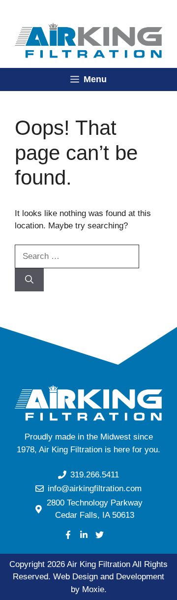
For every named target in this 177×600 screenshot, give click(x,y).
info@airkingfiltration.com (95, 488)
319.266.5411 (94, 474)
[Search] (29, 280)
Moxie (93, 589)
